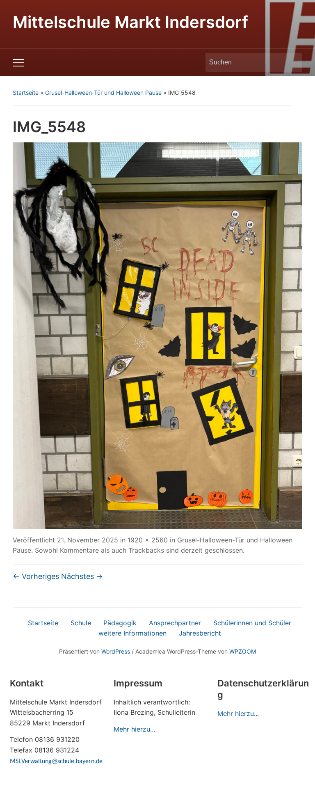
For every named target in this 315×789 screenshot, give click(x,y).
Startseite (26, 92)
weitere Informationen (132, 633)
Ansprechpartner (175, 623)
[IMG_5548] (158, 335)
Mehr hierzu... (238, 713)
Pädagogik (120, 623)
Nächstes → (82, 576)
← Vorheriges (36, 576)
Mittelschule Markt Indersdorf (130, 22)
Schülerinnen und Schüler (252, 623)
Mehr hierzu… (134, 729)
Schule (81, 623)
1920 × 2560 (148, 540)
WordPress (115, 651)
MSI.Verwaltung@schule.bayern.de (56, 761)
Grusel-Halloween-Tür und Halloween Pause (103, 92)
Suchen (292, 62)
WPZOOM (242, 651)
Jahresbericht (200, 633)
